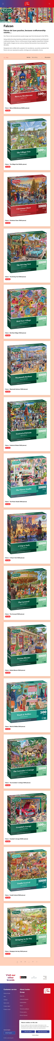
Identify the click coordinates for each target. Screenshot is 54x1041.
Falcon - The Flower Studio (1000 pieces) (16, 501)
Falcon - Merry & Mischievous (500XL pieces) (17, 108)
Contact (5, 999)
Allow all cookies (27, 1031)
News (21, 1005)
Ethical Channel (23, 1015)
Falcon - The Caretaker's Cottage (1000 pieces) (17, 782)
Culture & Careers (24, 999)
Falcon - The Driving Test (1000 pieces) (15, 276)
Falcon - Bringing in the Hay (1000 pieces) (16, 951)
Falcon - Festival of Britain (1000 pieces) (15, 445)
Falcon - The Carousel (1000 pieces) (14, 614)
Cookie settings (35, 1035)
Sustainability (23, 1002)
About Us (22, 996)
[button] (3, 3)
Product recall (7, 1009)
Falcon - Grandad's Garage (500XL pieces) (16, 839)
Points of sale (7, 993)
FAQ (5, 996)
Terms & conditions (24, 1009)
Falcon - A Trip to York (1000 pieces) (14, 557)
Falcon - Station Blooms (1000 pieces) (15, 670)
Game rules (6, 1003)
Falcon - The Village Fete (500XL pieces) (16, 164)
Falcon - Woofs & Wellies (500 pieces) (15, 726)
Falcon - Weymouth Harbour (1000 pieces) (16, 389)
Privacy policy (23, 1012)
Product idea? (7, 1006)
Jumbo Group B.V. (10, 1037)
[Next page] (36, 961)
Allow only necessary (42, 1031)
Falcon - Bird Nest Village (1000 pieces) (15, 333)
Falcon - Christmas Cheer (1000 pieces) (15, 220)
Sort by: (28, 57)
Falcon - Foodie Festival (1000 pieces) (15, 895)
